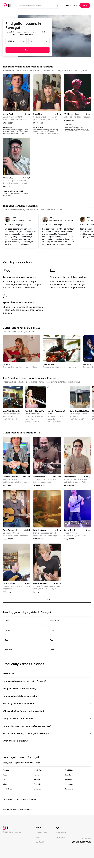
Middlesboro (7, 789)
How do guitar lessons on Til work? (19, 703)
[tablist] (47, 764)
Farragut (6, 770)
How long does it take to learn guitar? (21, 696)
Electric (8, 630)
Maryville (37, 775)
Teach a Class (71, 5)
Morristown (69, 784)
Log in (85, 5)
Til (4, 799)
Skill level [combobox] (11, 41)
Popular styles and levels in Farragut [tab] (27, 763)
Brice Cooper (19, 809)
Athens (5, 784)
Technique (54, 620)
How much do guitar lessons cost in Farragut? (24, 681)
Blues (52, 630)
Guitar (11, 799)
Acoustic (8, 650)
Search (27, 50)
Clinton (5, 780)
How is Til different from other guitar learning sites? (27, 726)
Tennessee (21, 799)
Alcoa (5, 775)
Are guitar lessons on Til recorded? (19, 718)
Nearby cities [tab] (7, 763)
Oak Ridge (69, 770)
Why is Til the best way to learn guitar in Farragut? (27, 733)
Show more (69, 789)
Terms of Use (60, 837)
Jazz (52, 650)
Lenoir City (38, 770)
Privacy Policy (60, 833)
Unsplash (29, 809)
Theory (7, 620)
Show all (47, 600)
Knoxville (68, 775)
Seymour (37, 780)
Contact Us (40, 842)
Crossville (37, 784)
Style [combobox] (32, 41)
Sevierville (68, 780)
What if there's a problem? (15, 741)
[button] (57, 6)
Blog (38, 837)
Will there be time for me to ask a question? (23, 711)
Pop (51, 640)
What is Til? (8, 673)
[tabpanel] (47, 779)
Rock (7, 640)
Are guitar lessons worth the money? (20, 688)
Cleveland (37, 789)
